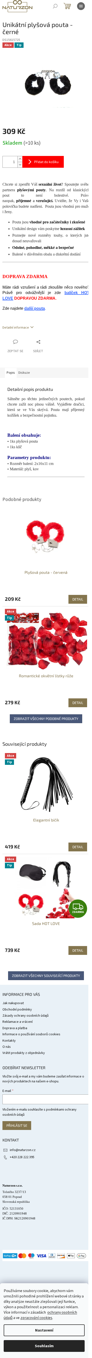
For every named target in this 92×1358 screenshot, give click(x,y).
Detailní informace (15, 327)
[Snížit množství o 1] (19, 164)
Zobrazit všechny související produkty (46, 976)
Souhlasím (44, 1346)
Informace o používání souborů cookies (31, 1034)
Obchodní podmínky (17, 1009)
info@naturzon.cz (23, 1150)
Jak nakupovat (13, 1003)
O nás (6, 1046)
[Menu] (81, 6)
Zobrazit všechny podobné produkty (46, 719)
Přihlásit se (16, 1125)
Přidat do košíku (46, 162)
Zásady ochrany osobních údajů (25, 1015)
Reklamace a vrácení (17, 1021)
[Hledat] (55, 6)
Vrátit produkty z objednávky (23, 1053)
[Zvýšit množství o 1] (19, 159)
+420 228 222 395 (22, 1157)
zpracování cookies (36, 1317)
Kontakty (9, 1040)
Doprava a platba (14, 1028)
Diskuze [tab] (24, 372)
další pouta (34, 308)
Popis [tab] (11, 372)
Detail (77, 847)
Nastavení (44, 1330)
